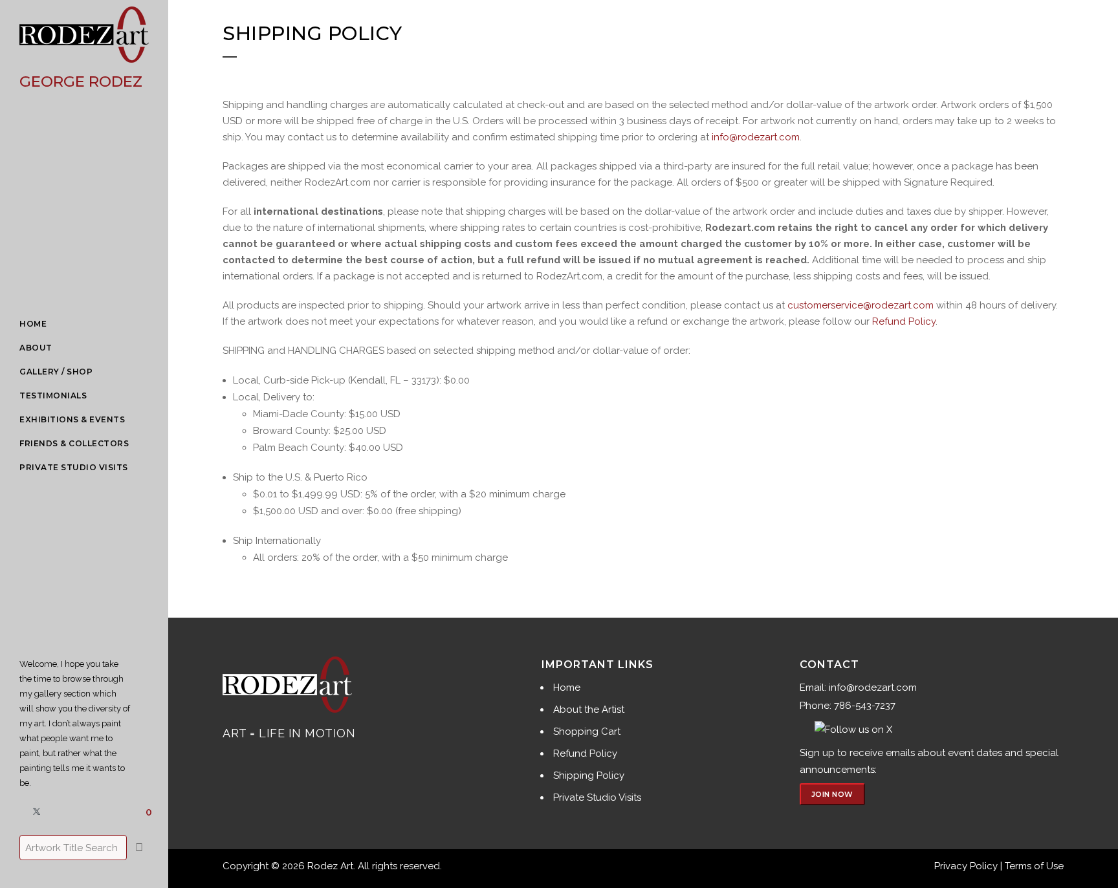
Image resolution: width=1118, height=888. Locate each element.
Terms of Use (1034, 866)
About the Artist (588, 709)
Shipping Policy (588, 775)
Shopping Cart (586, 731)
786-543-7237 (864, 705)
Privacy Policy (966, 866)
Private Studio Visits (597, 797)
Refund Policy (904, 321)
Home (566, 687)
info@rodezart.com (756, 137)
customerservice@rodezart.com (860, 305)
